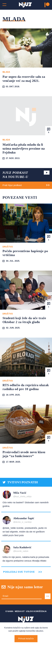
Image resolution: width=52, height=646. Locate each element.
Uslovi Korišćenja (36, 611)
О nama (9, 611)
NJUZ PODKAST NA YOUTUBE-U (15, 175)
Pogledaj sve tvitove (19, 572)
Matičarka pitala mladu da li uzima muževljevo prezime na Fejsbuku (24, 148)
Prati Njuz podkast (12, 185)
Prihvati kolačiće (26, 639)
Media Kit (20, 611)
